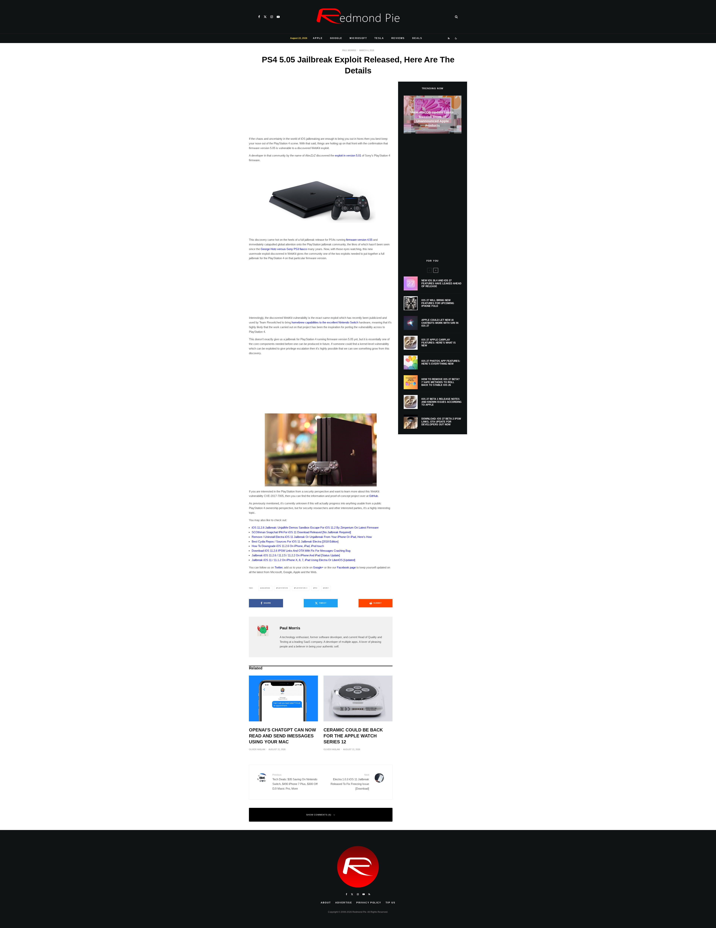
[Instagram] (271, 16)
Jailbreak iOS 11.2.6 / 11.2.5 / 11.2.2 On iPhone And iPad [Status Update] (296, 555)
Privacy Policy (368, 902)
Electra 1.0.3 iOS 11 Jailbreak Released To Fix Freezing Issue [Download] (350, 782)
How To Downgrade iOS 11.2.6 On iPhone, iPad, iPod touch (288, 546)
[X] (265, 16)
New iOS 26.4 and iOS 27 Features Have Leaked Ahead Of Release (441, 283)
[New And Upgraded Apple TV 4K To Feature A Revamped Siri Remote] (432, 115)
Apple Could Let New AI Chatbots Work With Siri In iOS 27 (439, 323)
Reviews (398, 38)
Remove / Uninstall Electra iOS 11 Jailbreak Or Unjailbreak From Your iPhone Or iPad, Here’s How (312, 536)
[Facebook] (259, 16)
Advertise (343, 902)
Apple (318, 38)
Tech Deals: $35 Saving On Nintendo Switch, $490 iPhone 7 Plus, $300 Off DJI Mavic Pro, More (295, 782)
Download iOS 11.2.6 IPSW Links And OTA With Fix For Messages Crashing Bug (301, 550)
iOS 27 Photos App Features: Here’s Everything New (440, 362)
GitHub (373, 495)
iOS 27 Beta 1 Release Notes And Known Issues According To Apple (441, 402)
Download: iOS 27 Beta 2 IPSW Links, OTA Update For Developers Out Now (441, 421)
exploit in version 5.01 (348, 155)
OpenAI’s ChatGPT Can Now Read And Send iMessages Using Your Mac (282, 735)
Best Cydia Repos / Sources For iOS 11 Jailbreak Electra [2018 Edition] (295, 541)
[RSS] (449, 38)
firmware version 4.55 (359, 239)
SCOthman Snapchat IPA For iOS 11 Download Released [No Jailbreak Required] (301, 532)
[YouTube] (278, 16)
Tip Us (390, 902)
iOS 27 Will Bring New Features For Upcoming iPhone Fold (437, 303)
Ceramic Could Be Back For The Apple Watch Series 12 (353, 735)
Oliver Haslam (257, 749)
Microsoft (358, 38)
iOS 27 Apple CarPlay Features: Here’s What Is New (438, 342)
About (326, 902)
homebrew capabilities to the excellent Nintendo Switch (325, 322)
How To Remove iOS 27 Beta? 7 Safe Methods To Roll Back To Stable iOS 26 (440, 382)
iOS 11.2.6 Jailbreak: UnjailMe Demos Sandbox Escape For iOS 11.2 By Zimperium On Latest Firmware (315, 527)
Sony (326, 588)
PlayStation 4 (301, 588)
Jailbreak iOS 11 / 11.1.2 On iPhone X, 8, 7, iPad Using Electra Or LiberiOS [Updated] (303, 560)
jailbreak (265, 588)
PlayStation (282, 588)
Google (336, 38)
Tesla (379, 38)
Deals (417, 38)
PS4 (315, 588)
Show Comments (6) (318, 815)
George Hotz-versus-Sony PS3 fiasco (284, 249)
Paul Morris (349, 50)
